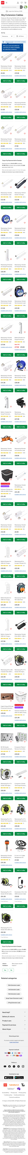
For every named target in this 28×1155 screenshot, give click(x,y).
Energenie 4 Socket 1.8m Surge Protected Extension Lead (20, 784)
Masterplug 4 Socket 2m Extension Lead (6, 193)
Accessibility (5, 1092)
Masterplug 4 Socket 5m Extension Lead (6, 302)
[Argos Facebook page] (9, 1066)
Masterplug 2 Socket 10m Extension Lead (6, 376)
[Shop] (6, 3)
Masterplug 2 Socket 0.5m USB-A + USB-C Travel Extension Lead (21, 635)
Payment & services (9, 1025)
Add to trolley (7, 81)
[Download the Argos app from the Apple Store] (8, 1077)
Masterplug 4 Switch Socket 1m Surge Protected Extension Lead (20, 193)
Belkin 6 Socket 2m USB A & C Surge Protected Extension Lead (6, 599)
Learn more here (14, 1042)
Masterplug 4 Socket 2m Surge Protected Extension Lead (20, 265)
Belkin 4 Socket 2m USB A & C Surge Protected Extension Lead (6, 635)
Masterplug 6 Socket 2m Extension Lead (20, 229)
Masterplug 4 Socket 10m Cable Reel (6, 229)
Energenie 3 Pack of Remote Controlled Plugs (20, 748)
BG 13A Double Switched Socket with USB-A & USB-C (7, 748)
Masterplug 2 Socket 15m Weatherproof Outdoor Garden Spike (7, 856)
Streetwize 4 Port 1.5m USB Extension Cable (21, 893)
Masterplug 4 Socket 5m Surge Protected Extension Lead (20, 67)
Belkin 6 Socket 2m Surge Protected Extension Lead (20, 338)
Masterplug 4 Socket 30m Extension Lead (20, 376)
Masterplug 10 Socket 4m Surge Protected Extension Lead (6, 265)
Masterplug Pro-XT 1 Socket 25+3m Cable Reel (6, 893)
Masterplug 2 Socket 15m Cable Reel (20, 598)
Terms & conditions (14, 1097)
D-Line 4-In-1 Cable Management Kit (20, 856)
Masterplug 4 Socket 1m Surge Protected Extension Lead (20, 140)
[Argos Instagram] (23, 1066)
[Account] (18, 3)
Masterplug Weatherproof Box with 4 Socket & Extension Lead (20, 413)
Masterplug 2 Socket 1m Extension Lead (6, 103)
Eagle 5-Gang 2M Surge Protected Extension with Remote (7, 707)
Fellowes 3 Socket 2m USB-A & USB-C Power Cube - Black (7, 490)
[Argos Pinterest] (18, 1066)
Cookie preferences (19, 1095)
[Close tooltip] (22, 45)
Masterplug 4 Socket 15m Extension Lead (20, 302)
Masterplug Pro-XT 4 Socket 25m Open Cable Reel (20, 671)
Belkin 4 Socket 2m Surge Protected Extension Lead (6, 413)
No (11, 970)
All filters (21, 36)
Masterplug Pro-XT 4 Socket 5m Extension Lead (20, 820)
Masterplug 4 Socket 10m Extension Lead (6, 338)
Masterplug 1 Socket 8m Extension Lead (6, 525)
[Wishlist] (21, 3)
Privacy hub (14, 1092)
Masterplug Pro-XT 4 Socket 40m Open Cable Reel (6, 784)
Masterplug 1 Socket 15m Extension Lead (6, 449)
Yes (5, 970)
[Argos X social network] (14, 1066)
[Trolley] (25, 3)
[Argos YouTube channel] (5, 1066)
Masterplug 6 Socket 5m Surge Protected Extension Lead (20, 103)
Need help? (6, 1012)
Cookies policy (8, 1095)
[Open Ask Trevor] (25, 7)
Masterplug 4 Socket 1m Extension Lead (6, 67)
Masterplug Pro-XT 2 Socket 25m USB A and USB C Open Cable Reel (7, 929)
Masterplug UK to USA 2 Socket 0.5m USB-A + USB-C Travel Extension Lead (7, 671)
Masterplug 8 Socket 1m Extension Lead (20, 449)
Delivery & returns (8, 1016)
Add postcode (9, 41)
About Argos (6, 1029)
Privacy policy (22, 1092)
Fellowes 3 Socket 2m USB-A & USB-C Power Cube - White (21, 711)
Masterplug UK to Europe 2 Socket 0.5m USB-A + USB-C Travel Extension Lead (21, 562)
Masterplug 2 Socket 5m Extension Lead (6, 140)
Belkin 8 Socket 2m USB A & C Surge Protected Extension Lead (6, 562)
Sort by (3, 32)
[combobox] (10, 7)
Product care (6, 1021)
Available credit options (6, 75)
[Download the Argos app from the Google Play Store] (19, 1077)
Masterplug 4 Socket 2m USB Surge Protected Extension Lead (20, 486)
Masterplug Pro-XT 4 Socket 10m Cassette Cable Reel (6, 820)
